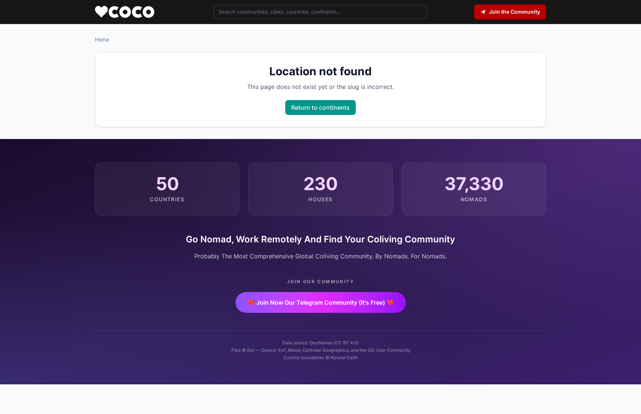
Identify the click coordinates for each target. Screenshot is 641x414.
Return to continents (320, 107)
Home (102, 39)
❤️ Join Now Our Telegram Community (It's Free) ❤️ (320, 302)
